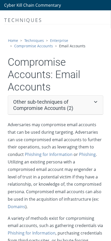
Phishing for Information (49, 154)
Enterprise (59, 40)
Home (13, 40)
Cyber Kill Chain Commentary (32, 5)
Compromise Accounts (33, 45)
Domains (16, 206)
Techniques (34, 40)
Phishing (87, 154)
